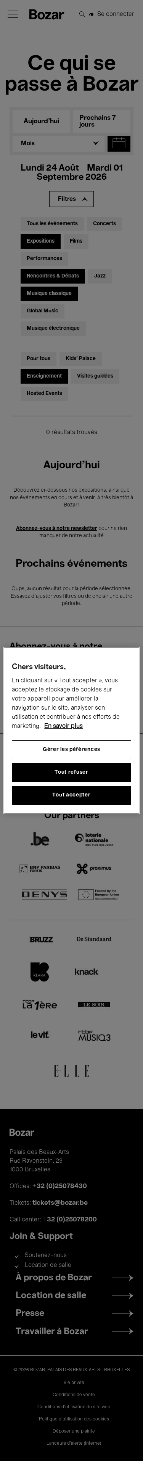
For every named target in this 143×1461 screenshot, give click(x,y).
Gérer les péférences (71, 749)
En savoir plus (63, 726)
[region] (71, 730)
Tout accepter (71, 795)
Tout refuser (71, 772)
